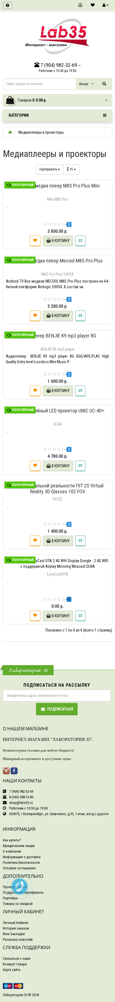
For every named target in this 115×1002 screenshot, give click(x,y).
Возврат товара (15, 964)
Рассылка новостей (18, 939)
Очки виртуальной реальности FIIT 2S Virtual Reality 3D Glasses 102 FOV (58, 488)
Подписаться (60, 709)
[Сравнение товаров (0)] (80, 5)
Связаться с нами (16, 958)
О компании (12, 851)
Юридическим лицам (19, 846)
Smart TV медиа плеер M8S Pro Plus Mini (58, 186)
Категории (19, 115)
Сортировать (48, 169)
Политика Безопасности (21, 862)
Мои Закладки (14, 934)
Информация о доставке (21, 857)
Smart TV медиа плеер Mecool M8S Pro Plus (57, 261)
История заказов (16, 928)
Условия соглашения (19, 868)
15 (72, 169)
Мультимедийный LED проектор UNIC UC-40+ (57, 411)
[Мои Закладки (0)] (93, 5)
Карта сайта (11, 970)
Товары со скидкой (18, 904)
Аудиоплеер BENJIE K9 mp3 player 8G (57, 336)
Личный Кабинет (15, 923)
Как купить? (12, 840)
